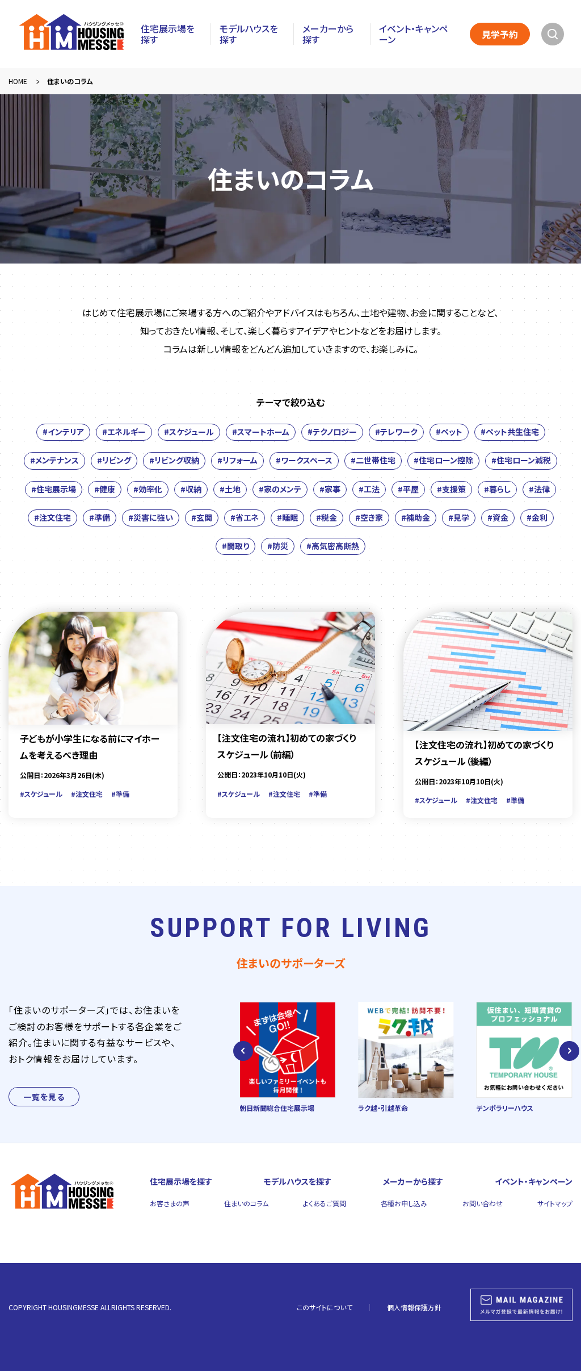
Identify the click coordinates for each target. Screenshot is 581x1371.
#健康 (104, 489)
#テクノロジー (332, 431)
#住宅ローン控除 (443, 460)
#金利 (537, 517)
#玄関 (201, 517)
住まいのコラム (246, 1203)
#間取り (235, 545)
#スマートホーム (260, 431)
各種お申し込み (404, 1203)
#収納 (190, 489)
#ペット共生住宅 (510, 431)
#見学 (458, 517)
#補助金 (415, 517)
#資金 (497, 517)
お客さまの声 (170, 1203)
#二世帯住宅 (373, 460)
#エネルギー (124, 431)
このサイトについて (324, 1307)
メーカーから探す (327, 34)
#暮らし (497, 489)
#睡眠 (287, 517)
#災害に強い (150, 517)
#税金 (326, 517)
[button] (243, 1051)
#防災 (277, 545)
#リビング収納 (174, 460)
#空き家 (369, 517)
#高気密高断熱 (332, 545)
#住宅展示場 (53, 489)
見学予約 (500, 34)
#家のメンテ (280, 489)
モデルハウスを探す (249, 34)
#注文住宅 (52, 517)
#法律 (539, 489)
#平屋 (408, 489)
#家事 (329, 489)
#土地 (230, 489)
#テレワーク (396, 431)
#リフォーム (237, 460)
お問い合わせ (482, 1203)
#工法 (369, 489)
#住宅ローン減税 (521, 460)
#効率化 (147, 489)
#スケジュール (189, 431)
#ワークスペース (304, 460)
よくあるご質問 (324, 1203)
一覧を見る (44, 1096)
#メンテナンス (54, 460)
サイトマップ (554, 1203)
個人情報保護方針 (414, 1307)
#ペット (449, 431)
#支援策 (451, 489)
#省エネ (244, 517)
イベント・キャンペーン (413, 34)
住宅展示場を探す (168, 34)
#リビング (114, 460)
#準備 (99, 517)
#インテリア (63, 431)
